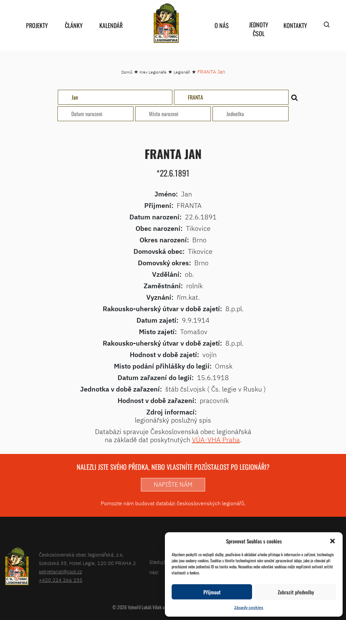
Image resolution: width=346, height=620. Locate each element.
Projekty (37, 25)
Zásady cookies (248, 607)
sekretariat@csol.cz (60, 571)
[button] (332, 541)
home (166, 23)
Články (74, 25)
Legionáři (182, 72)
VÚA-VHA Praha (216, 439)
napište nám (173, 484)
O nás (222, 25)
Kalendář (111, 25)
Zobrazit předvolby (296, 592)
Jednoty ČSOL (258, 29)
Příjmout (212, 592)
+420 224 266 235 (60, 580)
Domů (126, 72)
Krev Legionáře (153, 72)
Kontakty (295, 25)
